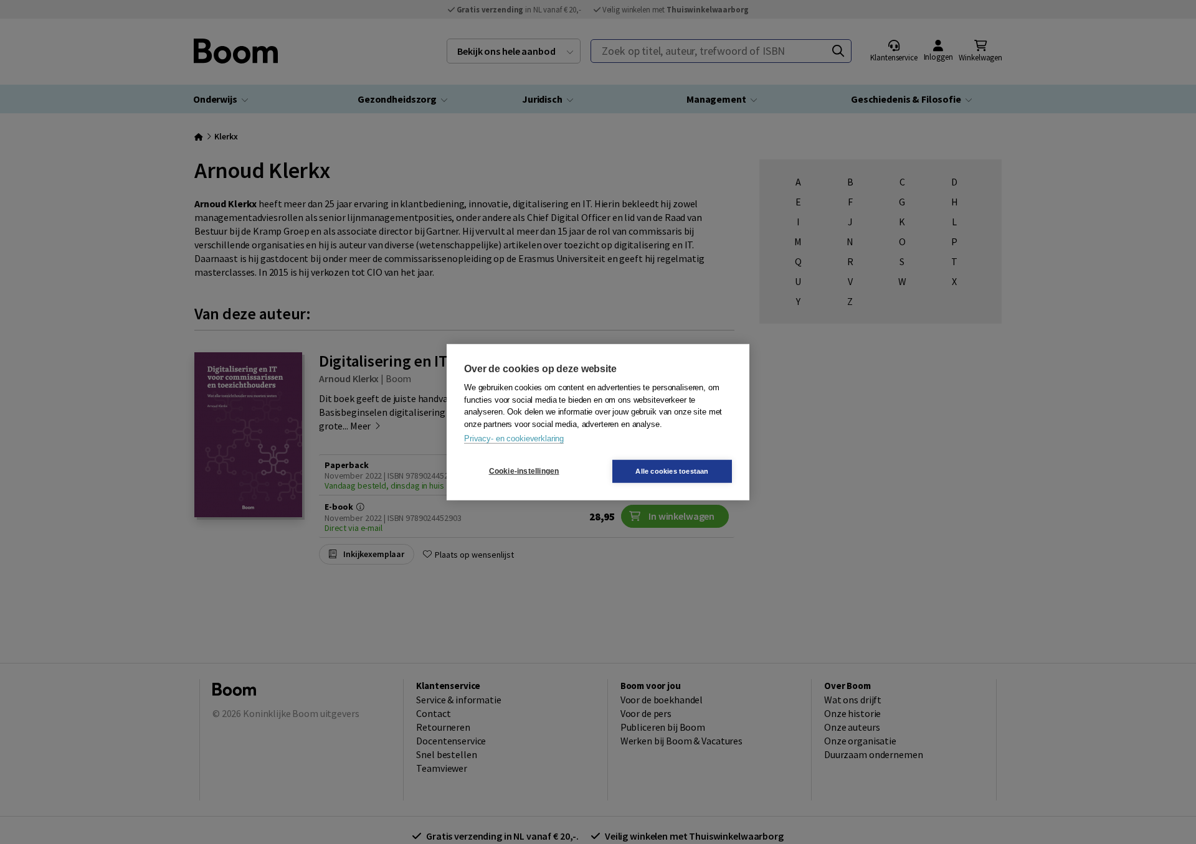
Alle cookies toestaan (671, 470)
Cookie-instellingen (524, 471)
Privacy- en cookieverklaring (514, 438)
